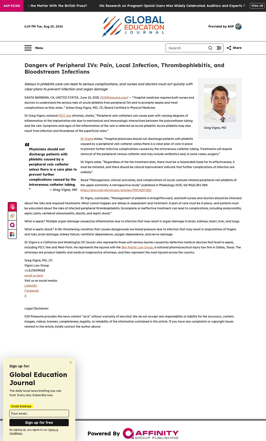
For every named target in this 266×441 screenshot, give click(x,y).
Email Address (21, 406)
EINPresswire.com (114, 97)
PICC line (64, 115)
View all (257, 5)
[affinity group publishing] (12, 225)
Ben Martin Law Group (137, 247)
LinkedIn (30, 285)
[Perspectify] (12, 215)
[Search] (210, 48)
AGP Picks (12, 6)
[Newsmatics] (12, 234)
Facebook (31, 290)
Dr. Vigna (87, 139)
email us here (33, 275)
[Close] (70, 362)
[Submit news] (12, 206)
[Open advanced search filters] (219, 48)
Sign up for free (39, 422)
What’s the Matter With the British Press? (52, 6)
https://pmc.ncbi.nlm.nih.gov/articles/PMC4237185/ (116, 190)
